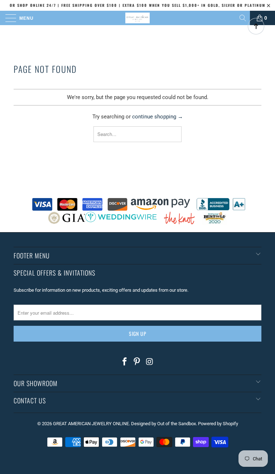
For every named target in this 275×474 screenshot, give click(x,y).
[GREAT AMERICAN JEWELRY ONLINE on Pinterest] (137, 362)
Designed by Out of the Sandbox (163, 423)
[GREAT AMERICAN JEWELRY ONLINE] (137, 18)
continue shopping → (157, 116)
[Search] (243, 18)
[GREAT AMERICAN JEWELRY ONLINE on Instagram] (149, 362)
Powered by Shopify (218, 423)
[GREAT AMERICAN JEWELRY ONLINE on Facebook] (124, 362)
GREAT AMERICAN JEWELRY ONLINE (91, 423)
